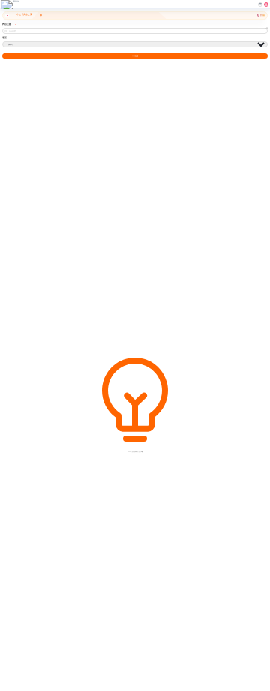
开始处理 (135, 56)
